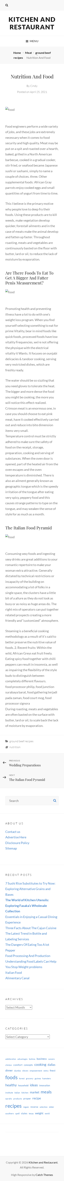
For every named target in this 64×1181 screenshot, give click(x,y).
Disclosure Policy (17, 843)
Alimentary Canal (17, 978)
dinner (9, 1070)
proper (27, 1098)
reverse (34, 1106)
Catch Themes (44, 1174)
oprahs (8, 1098)
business (42, 1058)
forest (22, 1078)
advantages (22, 1059)
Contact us (12, 832)
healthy (11, 1085)
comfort (17, 1064)
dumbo (17, 1070)
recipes (13, 1106)
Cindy (34, 86)
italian (17, 1092)
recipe (36, 1098)
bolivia (32, 1059)
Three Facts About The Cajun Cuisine (30, 928)
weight (39, 1113)
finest (52, 1070)
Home (17, 52)
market (34, 1092)
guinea (38, 1078)
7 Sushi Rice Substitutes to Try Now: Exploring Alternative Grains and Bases (30, 888)
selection (43, 1107)
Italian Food (13, 972)
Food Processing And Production (27, 956)
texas (31, 1113)
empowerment (36, 1071)
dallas (51, 1064)
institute (9, 1092)
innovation (44, 1085)
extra (46, 1070)
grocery (29, 1078)
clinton (8, 1065)
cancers (51, 1059)
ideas (34, 1085)
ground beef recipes (21, 741)
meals (46, 1091)
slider (51, 1107)
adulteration (10, 1059)
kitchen (25, 1092)
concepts (28, 1064)
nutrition (14, 747)
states (24, 1113)
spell (17, 1113)
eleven (25, 1071)
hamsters (46, 1078)
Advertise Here (15, 837)
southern (9, 1113)
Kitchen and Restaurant (32, 23)
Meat (28, 52)
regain (26, 1107)
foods (11, 1077)
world (47, 1113)
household (23, 1085)
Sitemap (11, 848)
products (17, 1098)
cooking (40, 1064)
